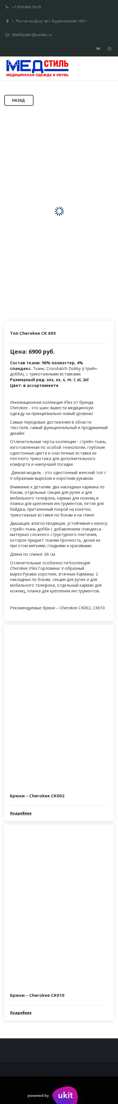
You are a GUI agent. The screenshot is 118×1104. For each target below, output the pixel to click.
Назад (19, 100)
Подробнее (21, 813)
